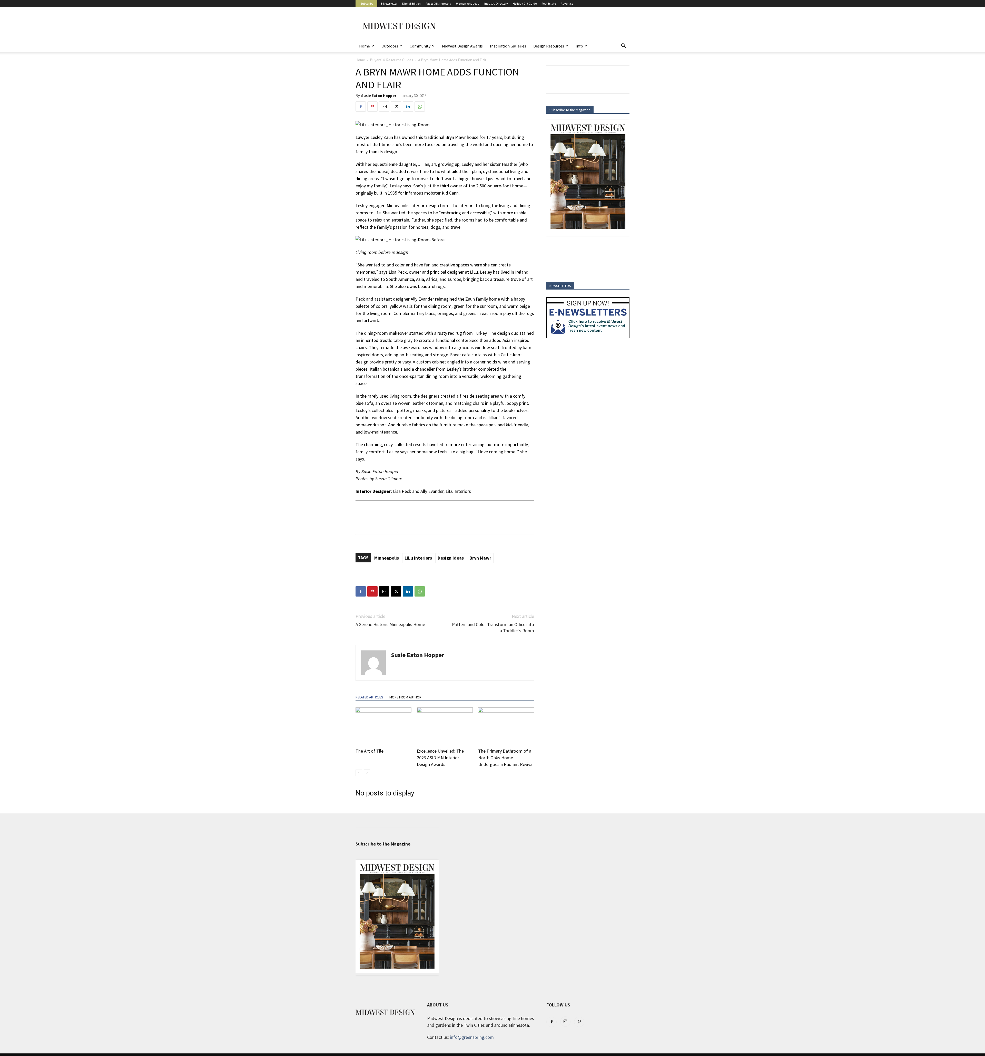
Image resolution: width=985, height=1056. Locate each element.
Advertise (567, 3)
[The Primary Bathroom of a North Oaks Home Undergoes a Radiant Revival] (506, 726)
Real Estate (548, 3)
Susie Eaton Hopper (378, 95)
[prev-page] (359, 773)
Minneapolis (386, 558)
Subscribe (367, 3)
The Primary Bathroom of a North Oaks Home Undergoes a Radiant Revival (506, 757)
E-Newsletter (389, 3)
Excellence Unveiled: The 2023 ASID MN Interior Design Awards (440, 757)
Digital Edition (411, 3)
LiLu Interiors (418, 558)
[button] (623, 46)
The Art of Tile (369, 751)
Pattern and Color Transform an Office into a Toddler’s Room (493, 627)
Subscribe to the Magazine (569, 110)
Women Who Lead (467, 3)
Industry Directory (496, 3)
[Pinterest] (372, 106)
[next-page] (367, 773)
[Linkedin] (408, 106)
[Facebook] (361, 106)
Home (364, 46)
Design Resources (548, 46)
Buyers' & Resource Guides (391, 59)
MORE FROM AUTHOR (405, 697)
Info (579, 46)
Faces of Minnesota (438, 3)
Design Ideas (451, 558)
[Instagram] (565, 1021)
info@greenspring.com (472, 1037)
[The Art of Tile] (383, 726)
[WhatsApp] (420, 106)
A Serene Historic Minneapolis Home (390, 624)
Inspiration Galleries (508, 46)
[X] (396, 106)
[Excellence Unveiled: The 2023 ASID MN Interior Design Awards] (445, 726)
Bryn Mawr (480, 558)
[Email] (384, 106)
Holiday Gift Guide (525, 3)
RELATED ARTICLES (369, 697)
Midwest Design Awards (462, 46)
